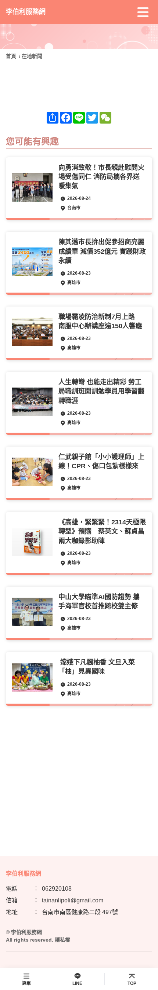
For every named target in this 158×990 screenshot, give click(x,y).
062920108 (57, 888)
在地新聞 (32, 56)
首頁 (12, 56)
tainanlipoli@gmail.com (72, 900)
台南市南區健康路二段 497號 (80, 912)
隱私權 (62, 940)
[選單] (143, 12)
